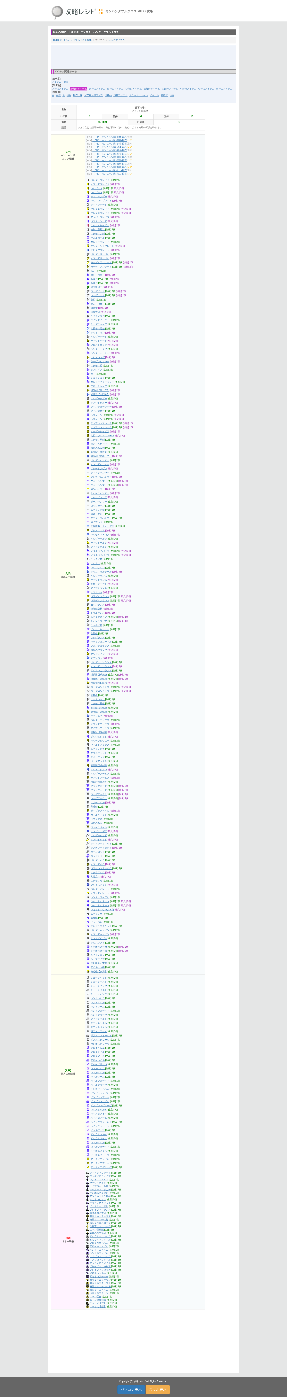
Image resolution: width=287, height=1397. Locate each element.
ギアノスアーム (99, 1031)
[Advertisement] (143, 57)
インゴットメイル (100, 1093)
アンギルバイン (99, 885)
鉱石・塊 (77, 95)
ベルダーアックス (100, 720)
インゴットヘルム (100, 1089)
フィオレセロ (98, 699)
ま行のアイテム (170, 88)
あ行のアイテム (60, 88)
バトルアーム (98, 1076)
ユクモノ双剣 (98, 439)
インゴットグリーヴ (101, 1105)
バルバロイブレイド (101, 200)
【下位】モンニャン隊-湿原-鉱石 (109, 157)
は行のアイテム (152, 88)
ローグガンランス (100, 687)
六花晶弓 (95, 876)
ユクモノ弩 (96, 913)
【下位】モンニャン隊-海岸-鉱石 (109, 163)
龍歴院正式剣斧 (99, 765)
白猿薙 (94, 308)
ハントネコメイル (99, 1253)
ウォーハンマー (99, 481)
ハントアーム (98, 1006)
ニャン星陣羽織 (98, 1300)
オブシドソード (99, 340)
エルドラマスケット (101, 926)
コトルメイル (98, 1142)
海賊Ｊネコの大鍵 (99, 1219)
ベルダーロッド (99, 835)
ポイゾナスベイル (100, 810)
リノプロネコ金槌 (99, 1186)
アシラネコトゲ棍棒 (100, 1196)
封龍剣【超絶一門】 (101, 456)
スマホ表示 (158, 1390)
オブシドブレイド (100, 184)
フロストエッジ (99, 345)
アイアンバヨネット (101, 843)
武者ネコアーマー (99, 1276)
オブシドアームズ (100, 777)
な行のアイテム (133, 88)
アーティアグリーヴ (101, 1167)
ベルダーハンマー (100, 460)
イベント (154, 95)
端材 (172, 95)
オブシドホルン (99, 542)
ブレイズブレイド (100, 209)
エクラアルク (98, 872)
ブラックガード (99, 786)
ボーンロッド (98, 851)
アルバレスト (98, 942)
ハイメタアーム (99, 1117)
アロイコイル (98, 1060)
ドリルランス (98, 612)
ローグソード (98, 291)
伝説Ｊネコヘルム (99, 1289)
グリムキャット (99, 753)
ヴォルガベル (98, 238)
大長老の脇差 (98, 328)
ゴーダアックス (99, 761)
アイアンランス (99, 588)
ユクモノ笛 (96, 559)
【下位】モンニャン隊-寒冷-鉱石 (109, 150)
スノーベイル (98, 802)
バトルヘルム (98, 1068)
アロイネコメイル (99, 1246)
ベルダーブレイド (100, 180)
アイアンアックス (100, 728)
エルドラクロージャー (102, 382)
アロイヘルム (98, 1047)
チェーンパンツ (99, 994)
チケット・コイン (138, 95)
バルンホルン (98, 567)
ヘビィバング (98, 357)
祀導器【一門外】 (100, 394)
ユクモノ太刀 (98, 316)
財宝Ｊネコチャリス (100, 1216)
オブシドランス (99, 579)
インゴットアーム (100, 1097)
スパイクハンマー (100, 493)
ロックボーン (98, 505)
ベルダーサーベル (100, 254)
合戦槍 (94, 633)
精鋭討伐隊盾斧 (99, 781)
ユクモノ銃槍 (98, 703)
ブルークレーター (100, 629)
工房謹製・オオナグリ (102, 526)
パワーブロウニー (100, 740)
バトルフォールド (100, 1080)
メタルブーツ (98, 1130)
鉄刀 (93, 270)
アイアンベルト (99, 1019)
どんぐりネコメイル (100, 1239)
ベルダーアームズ (100, 773)
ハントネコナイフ (99, 1179)
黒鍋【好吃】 (98, 514)
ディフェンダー (99, 196)
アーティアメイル (100, 1159)
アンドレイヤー (99, 654)
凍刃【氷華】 (98, 275)
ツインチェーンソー (101, 406)
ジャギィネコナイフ (100, 1176)
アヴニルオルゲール (101, 571)
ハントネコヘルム (99, 1249)
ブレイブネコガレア (100, 1266)
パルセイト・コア (100, 534)
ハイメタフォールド (101, 1122)
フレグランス (98, 637)
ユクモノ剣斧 (98, 749)
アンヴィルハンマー (101, 477)
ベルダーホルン (99, 538)
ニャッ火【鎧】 (98, 1306)
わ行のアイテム (224, 88)
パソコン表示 (131, 1390)
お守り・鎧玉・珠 (93, 95)
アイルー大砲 (98, 967)
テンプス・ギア (99, 831)
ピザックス (96, 819)
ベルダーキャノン (100, 930)
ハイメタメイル (99, 1113)
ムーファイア (98, 959)
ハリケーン (96, 415)
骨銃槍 (94, 695)
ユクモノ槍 (96, 625)
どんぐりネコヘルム (100, 1236)
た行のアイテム (115, 88)
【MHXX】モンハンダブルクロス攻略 (72, 40)
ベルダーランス (99, 575)
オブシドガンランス (101, 666)
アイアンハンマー (100, 472)
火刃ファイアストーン (102, 435)
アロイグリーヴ (99, 1064)
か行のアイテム (116, 40)
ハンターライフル (100, 897)
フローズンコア (99, 497)
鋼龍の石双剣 (98, 448)
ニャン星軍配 (97, 1229)
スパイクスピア (99, 617)
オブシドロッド (99, 839)
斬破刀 (94, 279)
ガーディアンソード (101, 262)
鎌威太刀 (95, 312)
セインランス (98, 604)
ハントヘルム (98, 998)
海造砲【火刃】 (99, 971)
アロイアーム (98, 1056)
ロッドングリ (98, 856)
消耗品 (108, 95)
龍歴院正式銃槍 (99, 711)
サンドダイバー (99, 938)
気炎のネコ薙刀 (98, 1233)
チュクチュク (98, 377)
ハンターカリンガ (100, 353)
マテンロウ (96, 658)
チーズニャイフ (99, 324)
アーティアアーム (100, 1163)
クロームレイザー (100, 225)
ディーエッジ (98, 757)
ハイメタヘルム (99, 1109)
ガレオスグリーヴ (100, 1043)
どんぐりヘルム (99, 1134)
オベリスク (96, 716)
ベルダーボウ (98, 860)
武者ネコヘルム (98, 1273)
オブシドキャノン (100, 934)
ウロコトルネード (100, 901)
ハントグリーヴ (99, 1014)
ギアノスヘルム (99, 1023)
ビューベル (96, 922)
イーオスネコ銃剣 (99, 1206)
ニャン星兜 (95, 1296)
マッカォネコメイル (100, 1263)
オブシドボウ (98, 864)
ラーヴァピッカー (100, 361)
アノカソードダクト (101, 847)
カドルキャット (99, 814)
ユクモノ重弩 (98, 955)
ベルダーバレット (100, 889)
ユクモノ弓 (96, 880)
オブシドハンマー (100, 464)
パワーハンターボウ (101, 868)
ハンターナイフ (99, 349)
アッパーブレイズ (100, 217)
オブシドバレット (100, 893)
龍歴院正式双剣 (99, 452)
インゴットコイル (100, 1101)
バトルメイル (98, 1072)
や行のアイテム (188, 88)
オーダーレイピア (100, 431)
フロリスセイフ (99, 386)
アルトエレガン (99, 769)
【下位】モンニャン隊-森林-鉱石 (109, 137)
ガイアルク (96, 522)
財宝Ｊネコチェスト (100, 1283)
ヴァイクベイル (99, 827)
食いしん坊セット (100, 444)
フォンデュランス (100, 645)
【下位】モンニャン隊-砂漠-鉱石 (109, 143)
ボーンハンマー (99, 501)
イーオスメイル (99, 1151)
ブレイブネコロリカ (100, 1269)
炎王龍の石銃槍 (99, 707)
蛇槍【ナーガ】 (99, 584)
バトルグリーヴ (99, 1084)
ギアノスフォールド (101, 1035)
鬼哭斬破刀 (96, 287)
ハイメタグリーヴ (100, 1126)
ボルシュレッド (99, 736)
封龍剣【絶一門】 (100, 390)
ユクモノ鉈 (96, 365)
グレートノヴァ (99, 468)
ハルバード (96, 188)
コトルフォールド (100, 1146)
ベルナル (95, 563)
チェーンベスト (99, 982)
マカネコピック (98, 1199)
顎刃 (93, 299)
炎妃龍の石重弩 (99, 963)
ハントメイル (98, 1002)
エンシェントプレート (102, 246)
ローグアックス (99, 794)
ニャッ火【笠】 (98, 1303)
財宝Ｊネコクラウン (100, 1279)
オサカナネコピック (100, 1203)
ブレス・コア (98, 530)
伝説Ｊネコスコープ (100, 1223)
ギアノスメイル (99, 1027)
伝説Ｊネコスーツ (99, 1293)
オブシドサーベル (100, 258)
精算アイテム (120, 95)
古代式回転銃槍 (99, 683)
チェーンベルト (99, 990)
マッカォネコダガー (100, 1189)
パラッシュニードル (101, 641)
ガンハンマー (98, 489)
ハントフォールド (100, 1010)
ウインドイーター (100, 320)
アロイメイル (98, 1052)
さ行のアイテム (97, 88)
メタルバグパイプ (100, 551)
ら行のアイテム (206, 88)
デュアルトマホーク (101, 423)
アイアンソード (99, 204)
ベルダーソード (99, 336)
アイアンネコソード (100, 1172)
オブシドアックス (100, 724)
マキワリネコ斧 (98, 1183)
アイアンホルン (99, 547)
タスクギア (96, 369)
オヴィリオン (98, 332)
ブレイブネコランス (100, 1209)
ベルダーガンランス (101, 662)
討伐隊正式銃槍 (99, 674)
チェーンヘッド (99, 977)
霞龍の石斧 (96, 823)
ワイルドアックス (100, 744)
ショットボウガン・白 (102, 909)
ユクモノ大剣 (98, 233)
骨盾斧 (94, 806)
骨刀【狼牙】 (98, 303)
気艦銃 (94, 918)
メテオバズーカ (99, 946)
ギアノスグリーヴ (100, 1039)
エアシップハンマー (101, 518)
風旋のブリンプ (99, 650)
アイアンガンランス (101, 670)
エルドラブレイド (100, 242)
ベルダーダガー (99, 398)
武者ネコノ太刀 (98, 1213)
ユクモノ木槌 (98, 509)
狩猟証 (164, 95)
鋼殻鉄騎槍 (96, 608)
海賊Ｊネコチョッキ (100, 1286)
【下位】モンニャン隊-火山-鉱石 (109, 170)
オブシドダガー (99, 402)
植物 (69, 95)
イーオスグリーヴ (100, 1155)
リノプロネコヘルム (100, 1256)
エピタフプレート (100, 250)
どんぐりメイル (99, 1138)
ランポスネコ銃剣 (99, 1192)
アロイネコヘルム (99, 1243)
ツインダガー (98, 410)
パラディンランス (100, 596)
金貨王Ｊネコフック (100, 1226)
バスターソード (99, 221)
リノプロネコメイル (100, 1259)
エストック (96, 592)
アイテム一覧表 (60, 82)
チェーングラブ (99, 986)
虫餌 (58, 95)
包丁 (93, 373)
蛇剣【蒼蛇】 (98, 229)
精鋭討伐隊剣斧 (99, 732)
